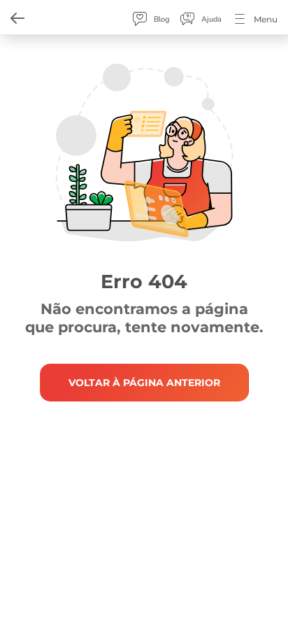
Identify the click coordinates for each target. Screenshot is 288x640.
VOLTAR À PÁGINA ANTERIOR (144, 382)
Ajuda (211, 19)
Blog (161, 19)
